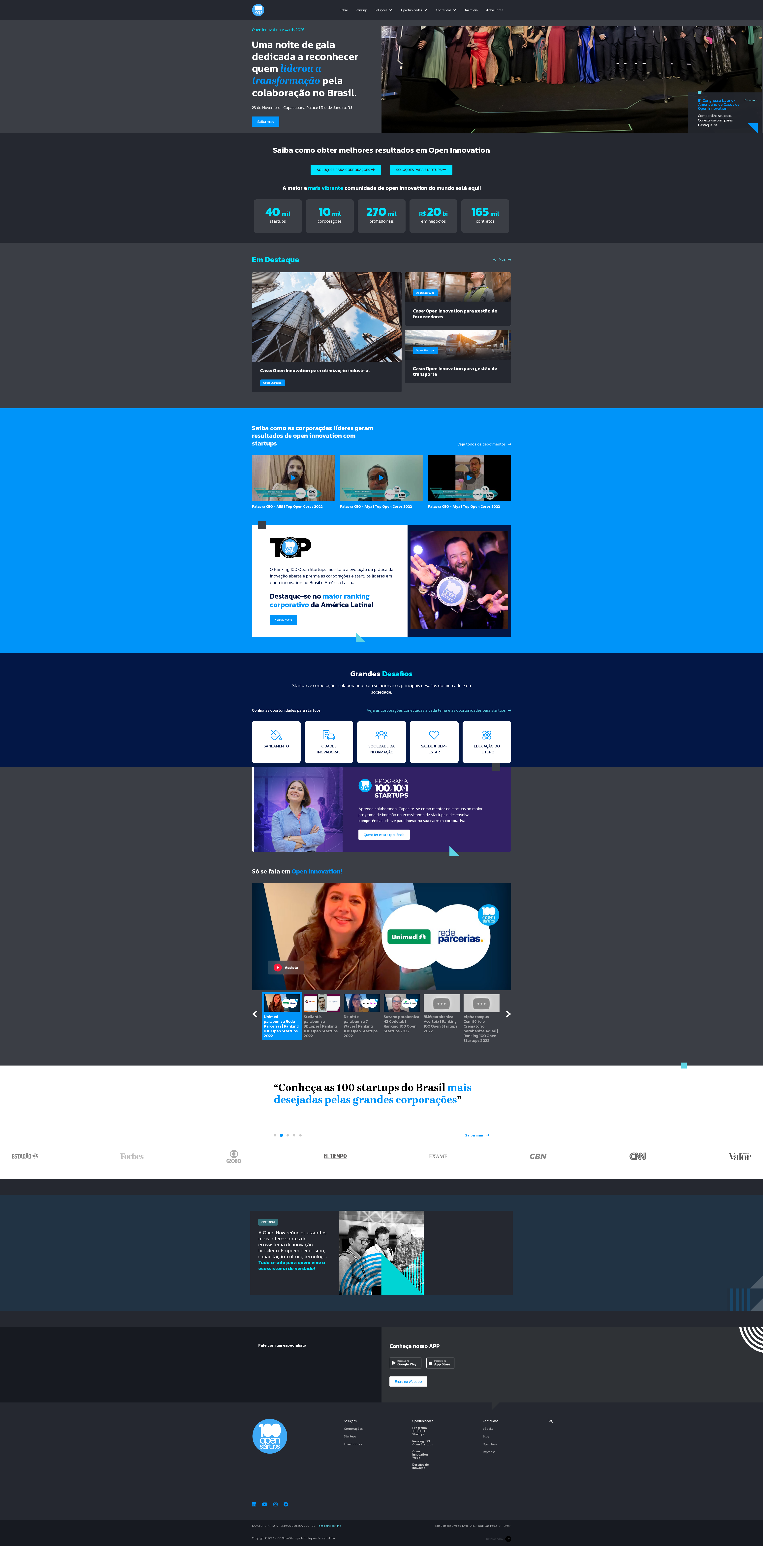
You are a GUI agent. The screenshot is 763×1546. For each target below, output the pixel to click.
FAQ (550, 1420)
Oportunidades (411, 10)
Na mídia (471, 10)
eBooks (488, 1428)
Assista (291, 967)
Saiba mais (265, 121)
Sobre (344, 10)
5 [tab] (300, 1135)
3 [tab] (288, 1135)
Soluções (381, 10)
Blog (486, 1436)
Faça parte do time (329, 1526)
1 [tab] (275, 1135)
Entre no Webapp (408, 1381)
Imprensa (489, 1451)
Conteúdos (443, 10)
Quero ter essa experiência (384, 834)
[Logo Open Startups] (258, 10)
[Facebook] (286, 1504)
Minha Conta (494, 10)
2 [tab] (281, 1135)
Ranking (361, 10)
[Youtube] (264, 1504)
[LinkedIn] (254, 1504)
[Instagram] (275, 1504)
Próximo (749, 100)
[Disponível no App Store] (443, 1363)
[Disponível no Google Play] (406, 1363)
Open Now (490, 1444)
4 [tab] (294, 1135)
